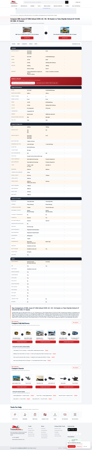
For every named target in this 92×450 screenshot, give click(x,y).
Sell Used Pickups (58, 435)
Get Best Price (27, 37)
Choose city (79, 446)
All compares (76, 322)
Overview (13, 43)
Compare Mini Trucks (58, 430)
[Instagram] (77, 434)
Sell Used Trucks (31, 435)
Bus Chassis (43, 432)
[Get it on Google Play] (72, 429)
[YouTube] (74, 434)
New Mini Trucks (58, 428)
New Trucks (30, 428)
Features (30, 43)
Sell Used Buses (44, 437)
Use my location (71, 446)
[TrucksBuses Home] (16, 428)
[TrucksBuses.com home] (14, 2)
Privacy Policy (65, 448)
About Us (60, 448)
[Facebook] (71, 434)
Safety (36, 43)
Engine (18, 43)
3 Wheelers (57, 432)
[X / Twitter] (69, 434)
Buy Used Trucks (31, 434)
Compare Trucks (31, 430)
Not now (85, 446)
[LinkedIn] (80, 434)
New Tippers (30, 432)
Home (11, 15)
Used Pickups (57, 434)
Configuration (24, 43)
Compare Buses (15, 15)
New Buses (43, 428)
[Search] (66, 2)
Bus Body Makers (44, 435)
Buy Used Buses (44, 434)
